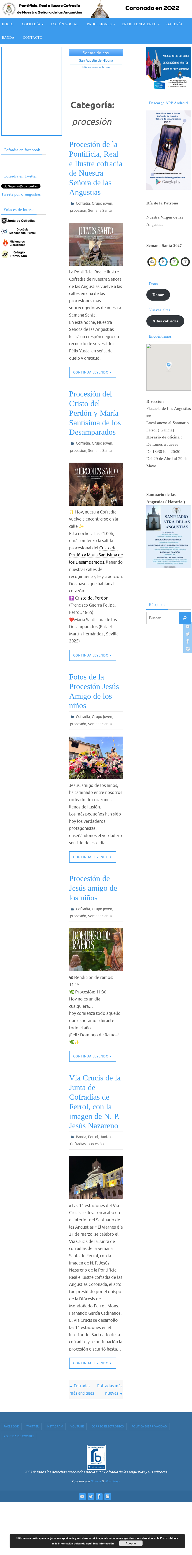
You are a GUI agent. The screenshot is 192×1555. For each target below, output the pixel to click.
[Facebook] (187, 641)
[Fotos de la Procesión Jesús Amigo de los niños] (96, 754)
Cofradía (83, 203)
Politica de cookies (19, 1431)
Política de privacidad (149, 1421)
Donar (158, 294)
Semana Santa (100, 210)
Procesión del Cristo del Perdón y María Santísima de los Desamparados (95, 411)
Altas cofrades (165, 321)
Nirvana (95, 1476)
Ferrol (93, 1132)
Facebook (11, 1421)
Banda (81, 1132)
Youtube (77, 1421)
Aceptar (131, 1543)
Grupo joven (102, 203)
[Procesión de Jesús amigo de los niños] (96, 945)
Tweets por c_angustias (21, 194)
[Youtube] (187, 626)
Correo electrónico (108, 1421)
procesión (78, 210)
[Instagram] (187, 648)
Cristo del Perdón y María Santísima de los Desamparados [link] (96, 552)
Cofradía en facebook (22, 149)
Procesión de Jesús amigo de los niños (93, 885)
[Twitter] (187, 633)
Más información (103, 1543)
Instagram (55, 1421)
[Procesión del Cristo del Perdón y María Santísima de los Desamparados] (96, 481)
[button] (169, 367)
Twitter (32, 1421)
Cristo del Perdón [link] (91, 595)
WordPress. (112, 1476)
